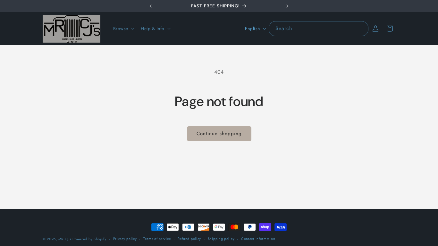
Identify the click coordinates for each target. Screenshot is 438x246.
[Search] (361, 28)
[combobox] (318, 28)
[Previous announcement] (151, 6)
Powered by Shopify (89, 239)
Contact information (258, 238)
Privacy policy (125, 238)
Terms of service (157, 238)
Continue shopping (219, 133)
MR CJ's (64, 239)
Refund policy (189, 238)
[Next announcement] (287, 6)
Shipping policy (221, 238)
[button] (123, 28)
